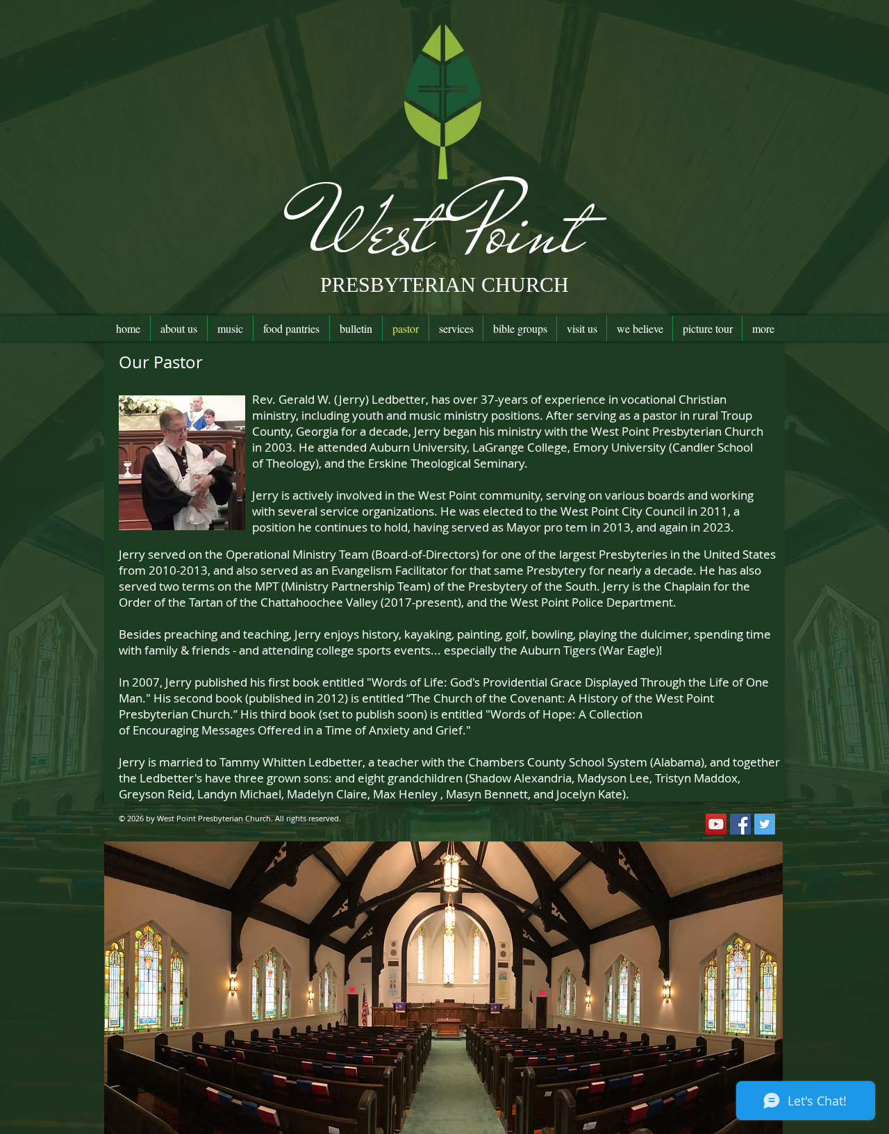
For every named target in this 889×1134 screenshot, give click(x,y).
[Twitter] (764, 824)
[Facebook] (740, 824)
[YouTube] (716, 824)
